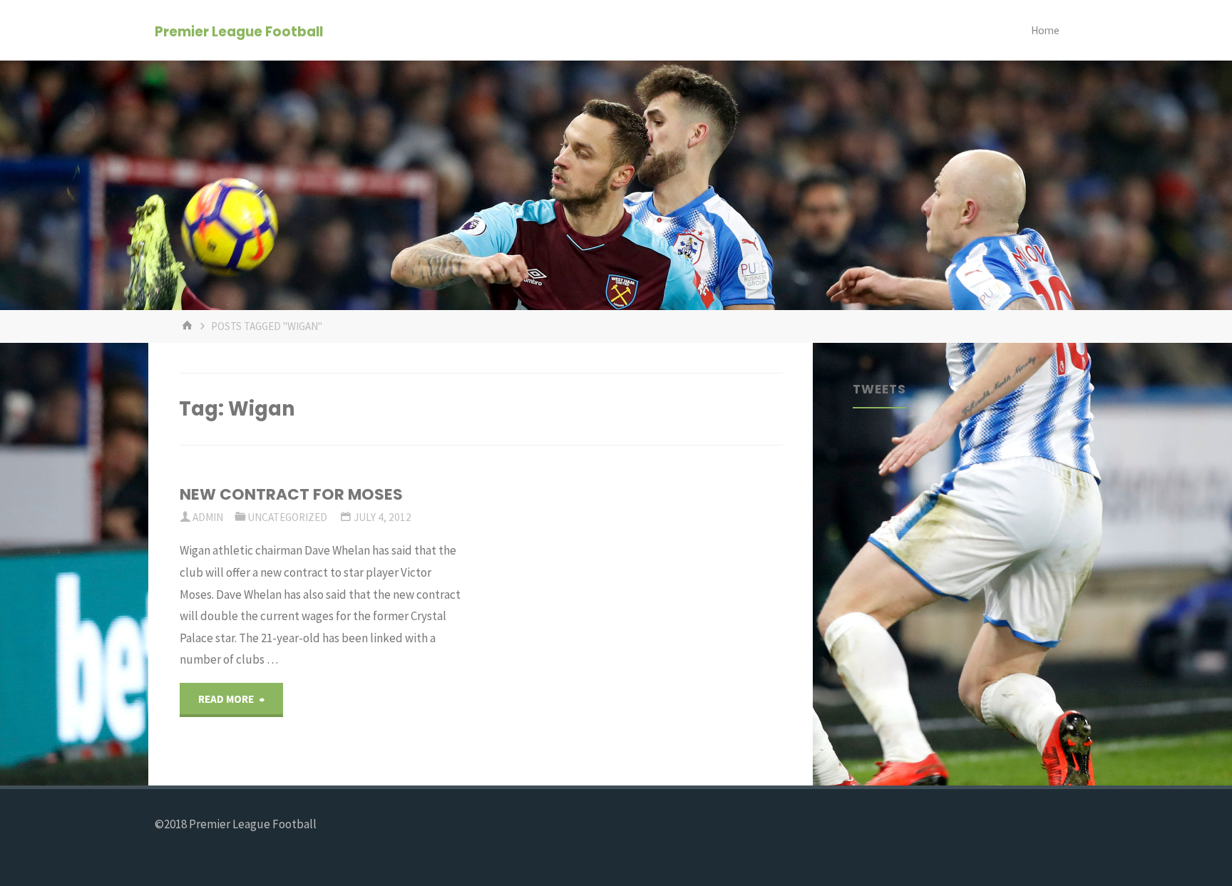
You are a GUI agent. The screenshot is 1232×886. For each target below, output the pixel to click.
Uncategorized (287, 517)
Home (1045, 30)
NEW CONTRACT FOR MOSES (291, 494)
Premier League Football (239, 31)
